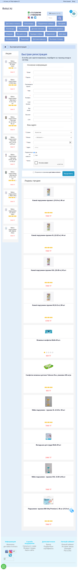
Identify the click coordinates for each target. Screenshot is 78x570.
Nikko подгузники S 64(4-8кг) (12, 81)
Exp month (28, 109)
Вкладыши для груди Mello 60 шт (48, 445)
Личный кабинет (67, 544)
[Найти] (60, 18)
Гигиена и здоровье (55, 29)
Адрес (28, 147)
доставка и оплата (10, 546)
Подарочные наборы (46, 23)
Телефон (27, 98)
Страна (28, 132)
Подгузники (23, 29)
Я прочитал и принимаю (47, 172)
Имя (29, 90)
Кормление (51, 34)
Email (28, 72)
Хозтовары (10, 29)
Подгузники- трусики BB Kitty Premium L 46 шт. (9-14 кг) (48, 509)
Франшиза (10, 544)
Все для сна (21, 34)
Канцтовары (29, 23)
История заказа (67, 546)
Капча (28, 160)
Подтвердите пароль (28, 85)
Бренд (48, 544)
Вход (73, 1)
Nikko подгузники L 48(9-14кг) (12, 193)
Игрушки (9, 34)
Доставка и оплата (13, 23)
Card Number (28, 103)
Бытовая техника (56, 39)
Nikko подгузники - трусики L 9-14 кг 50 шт (12, 100)
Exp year (27, 114)
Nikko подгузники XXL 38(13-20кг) (12, 230)
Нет (36, 155)
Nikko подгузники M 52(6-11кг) (12, 63)
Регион (28, 137)
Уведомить (43, 189)
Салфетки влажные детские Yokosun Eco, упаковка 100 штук (48, 375)
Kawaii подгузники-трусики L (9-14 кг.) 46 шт (48, 200)
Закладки (67, 548)
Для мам (62, 34)
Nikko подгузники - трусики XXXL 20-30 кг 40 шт (12, 158)
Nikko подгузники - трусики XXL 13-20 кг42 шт (12, 140)
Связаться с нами (29, 546)
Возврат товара (29, 548)
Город (28, 142)
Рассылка (67, 550)
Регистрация (67, 1)
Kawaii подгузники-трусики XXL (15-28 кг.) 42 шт (48, 270)
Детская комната (39, 39)
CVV (29, 119)
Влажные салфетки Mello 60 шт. (48, 340)
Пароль (28, 77)
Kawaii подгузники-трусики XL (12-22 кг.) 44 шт (48, 235)
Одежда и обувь (36, 34)
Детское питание (38, 29)
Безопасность (11, 39)
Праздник (61, 23)
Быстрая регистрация (18, 47)
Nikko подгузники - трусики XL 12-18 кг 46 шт (12, 120)
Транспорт (25, 39)
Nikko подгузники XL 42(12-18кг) (12, 211)
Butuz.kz (7, 8)
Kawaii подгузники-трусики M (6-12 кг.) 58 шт (48, 305)
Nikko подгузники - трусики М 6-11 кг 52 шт (12, 175)
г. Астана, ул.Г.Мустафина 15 (11, 1)
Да (36, 152)
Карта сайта (29, 550)
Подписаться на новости (28, 154)
